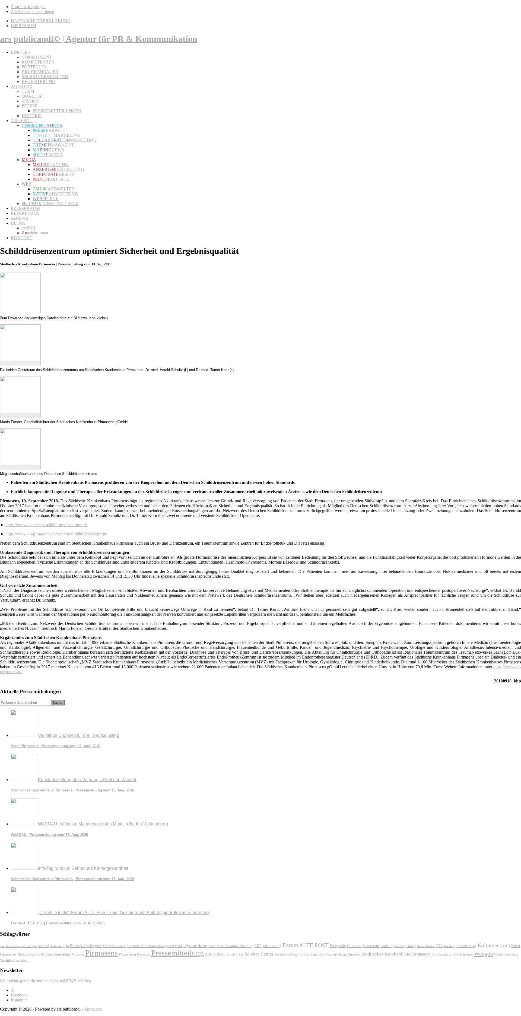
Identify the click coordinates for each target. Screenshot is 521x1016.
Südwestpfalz (441, 954)
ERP (258, 946)
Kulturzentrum (494, 945)
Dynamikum (195, 945)
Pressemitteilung (177, 952)
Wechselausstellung (506, 954)
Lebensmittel (8, 954)
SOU (302, 954)
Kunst (515, 946)
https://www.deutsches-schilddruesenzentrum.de (46, 524)
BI (67, 946)
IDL (439, 946)
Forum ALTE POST (305, 945)
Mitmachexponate (28, 954)
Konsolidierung (466, 946)
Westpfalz (7, 960)
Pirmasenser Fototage (134, 954)
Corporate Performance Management (150, 946)
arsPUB (43, 946)
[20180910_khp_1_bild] (20, 363)
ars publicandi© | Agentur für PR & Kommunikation (98, 39)
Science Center (259, 954)
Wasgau (483, 953)
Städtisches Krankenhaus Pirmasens (396, 954)
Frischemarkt (371, 946)
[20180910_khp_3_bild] (20, 467)
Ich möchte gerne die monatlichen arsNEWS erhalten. (46, 981)
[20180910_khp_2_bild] (20, 415)
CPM (178, 946)
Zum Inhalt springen (28, 6)
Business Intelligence (86, 946)
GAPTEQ (387, 946)
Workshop (21, 960)
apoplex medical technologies (18, 946)
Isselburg (449, 946)
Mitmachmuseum (55, 954)
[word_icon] (20, 311)
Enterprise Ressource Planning (231, 946)
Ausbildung (57, 946)
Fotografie (338, 946)
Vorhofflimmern (462, 954)
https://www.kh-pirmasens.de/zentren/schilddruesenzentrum (56, 534)
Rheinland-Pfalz (230, 954)
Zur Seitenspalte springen (32, 11)
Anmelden (93, 1009)
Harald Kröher (426, 946)
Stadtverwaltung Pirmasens (343, 954)
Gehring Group (405, 946)
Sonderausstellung (286, 954)
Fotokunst (354, 946)
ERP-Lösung (272, 946)
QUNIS (210, 954)
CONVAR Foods (114, 946)
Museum (77, 954)
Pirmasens (101, 952)
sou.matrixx (316, 954)
